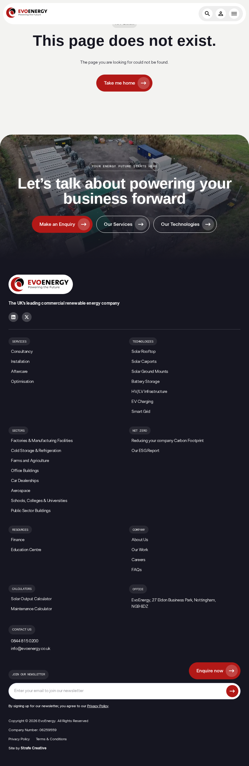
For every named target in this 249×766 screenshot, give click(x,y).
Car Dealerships (25, 481)
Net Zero (140, 430)
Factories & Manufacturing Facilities (42, 441)
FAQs (136, 570)
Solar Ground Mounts (149, 372)
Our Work (139, 550)
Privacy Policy (97, 706)
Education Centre (26, 550)
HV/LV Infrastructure (149, 392)
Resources (20, 529)
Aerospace (20, 491)
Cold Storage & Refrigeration (36, 451)
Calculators (22, 588)
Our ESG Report (145, 451)
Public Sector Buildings (31, 511)
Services (19, 341)
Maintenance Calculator (31, 609)
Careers (138, 560)
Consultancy (21, 352)
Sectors (18, 430)
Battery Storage (145, 382)
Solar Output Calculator (31, 599)
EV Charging (142, 402)
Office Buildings (25, 471)
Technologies (143, 341)
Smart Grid (140, 412)
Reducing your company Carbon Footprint (167, 441)
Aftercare (19, 372)
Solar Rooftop (143, 352)
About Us (139, 540)
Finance (18, 540)
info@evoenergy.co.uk (30, 649)
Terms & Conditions (51, 739)
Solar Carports (144, 362)
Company (139, 529)
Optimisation (22, 382)
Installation (20, 362)
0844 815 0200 (24, 641)
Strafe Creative (33, 748)
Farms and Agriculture (30, 461)
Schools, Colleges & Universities (39, 501)
